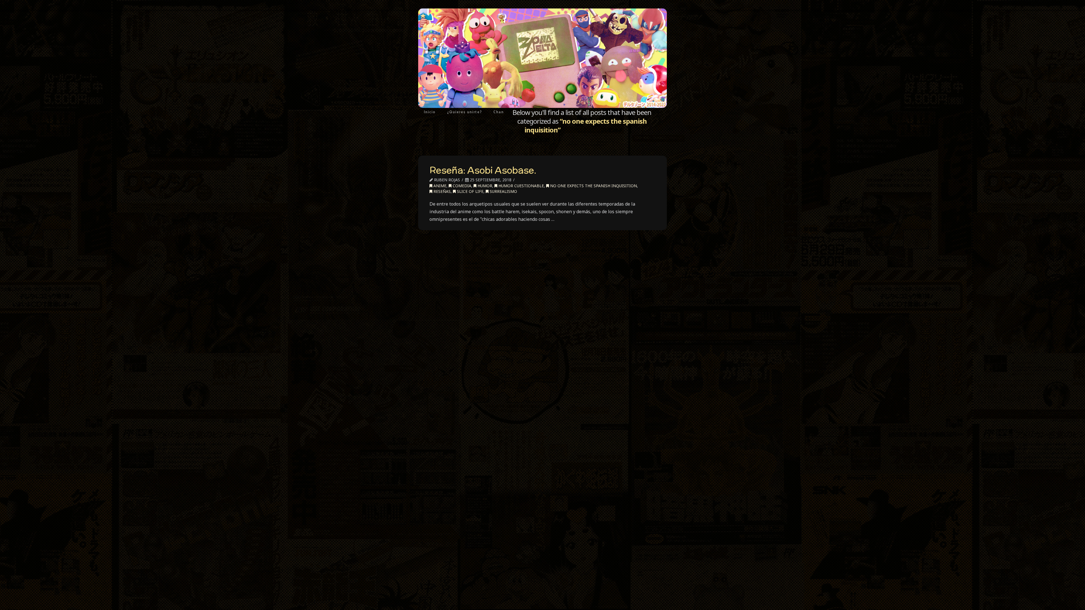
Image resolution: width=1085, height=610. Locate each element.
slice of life (469, 191)
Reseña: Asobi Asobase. (482, 170)
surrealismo (503, 191)
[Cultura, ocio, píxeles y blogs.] (542, 58)
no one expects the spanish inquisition (593, 185)
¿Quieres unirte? (464, 111)
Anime (439, 185)
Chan (498, 111)
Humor (484, 185)
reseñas (441, 191)
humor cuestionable (520, 185)
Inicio (430, 111)
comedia (461, 185)
